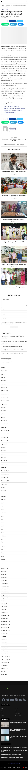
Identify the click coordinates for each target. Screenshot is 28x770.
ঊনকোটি (2, 516)
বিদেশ (2, 549)
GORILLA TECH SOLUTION (15, 763)
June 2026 (3, 377)
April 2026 (3, 384)
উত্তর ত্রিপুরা (3, 513)
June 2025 (3, 410)
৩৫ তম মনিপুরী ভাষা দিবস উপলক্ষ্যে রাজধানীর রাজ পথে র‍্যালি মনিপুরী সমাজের (14, 242)
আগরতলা (16, 708)
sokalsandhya (9, 16)
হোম (1, 766)
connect (19, 767)
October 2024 (4, 437)
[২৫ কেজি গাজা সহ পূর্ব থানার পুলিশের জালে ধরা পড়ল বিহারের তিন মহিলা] (14, 209)
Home (2, 5)
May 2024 (3, 454)
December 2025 (5, 394)
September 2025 (5, 400)
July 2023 (3, 487)
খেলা (2, 519)
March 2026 (4, 387)
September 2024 (5, 440)
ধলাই (2, 543)
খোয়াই (2, 523)
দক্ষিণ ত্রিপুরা (3, 536)
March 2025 (4, 420)
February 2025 (4, 424)
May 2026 (3, 380)
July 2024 (3, 447)
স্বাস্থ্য (2, 563)
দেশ (1, 539)
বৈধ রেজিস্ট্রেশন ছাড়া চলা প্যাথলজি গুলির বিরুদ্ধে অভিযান (13, 110)
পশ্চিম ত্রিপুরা (3, 546)
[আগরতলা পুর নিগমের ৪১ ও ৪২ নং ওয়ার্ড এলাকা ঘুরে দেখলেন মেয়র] (14, 276)
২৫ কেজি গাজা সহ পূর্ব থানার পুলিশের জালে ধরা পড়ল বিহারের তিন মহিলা (12, 346)
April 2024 (3, 457)
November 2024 (5, 434)
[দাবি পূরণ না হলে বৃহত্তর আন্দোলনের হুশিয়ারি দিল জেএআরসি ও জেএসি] (14, 254)
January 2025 (4, 427)
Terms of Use (17, 713)
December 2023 (5, 470)
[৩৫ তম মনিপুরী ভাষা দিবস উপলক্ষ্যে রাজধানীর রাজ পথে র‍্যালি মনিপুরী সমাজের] (14, 231)
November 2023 (5, 474)
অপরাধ (2, 506)
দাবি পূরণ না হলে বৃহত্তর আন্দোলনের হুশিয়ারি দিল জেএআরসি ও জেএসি (14, 264)
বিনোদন (2, 553)
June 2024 (3, 450)
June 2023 (3, 490)
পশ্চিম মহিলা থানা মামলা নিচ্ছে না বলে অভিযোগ (11, 106)
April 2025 (3, 417)
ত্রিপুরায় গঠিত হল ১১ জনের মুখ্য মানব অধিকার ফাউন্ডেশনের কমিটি (14, 108)
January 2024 (4, 467)
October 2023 (4, 477)
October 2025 (4, 397)
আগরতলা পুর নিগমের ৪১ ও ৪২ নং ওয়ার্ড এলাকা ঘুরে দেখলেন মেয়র (14, 287)
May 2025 (3, 414)
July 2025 (3, 407)
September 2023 (5, 480)
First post (8, 5)
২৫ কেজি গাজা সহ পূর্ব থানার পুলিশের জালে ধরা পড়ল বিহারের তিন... (14, 219)
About (2, 715)
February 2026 (4, 390)
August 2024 (4, 444)
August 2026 (4, 370)
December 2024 (5, 430)
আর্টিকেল (2, 509)
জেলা (2, 529)
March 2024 (4, 460)
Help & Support (18, 715)
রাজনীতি (2, 556)
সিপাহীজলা (3, 559)
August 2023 (4, 484)
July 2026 (3, 374)
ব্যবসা (15, 711)
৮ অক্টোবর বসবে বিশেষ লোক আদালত (9, 112)
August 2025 (4, 404)
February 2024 (4, 464)
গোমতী (2, 526)
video (2, 503)
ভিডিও (5, 767)
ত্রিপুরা (2, 533)
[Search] (26, 1)
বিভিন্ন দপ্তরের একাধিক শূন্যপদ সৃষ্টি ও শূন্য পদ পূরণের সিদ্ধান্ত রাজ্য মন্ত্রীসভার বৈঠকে (14, 747)
